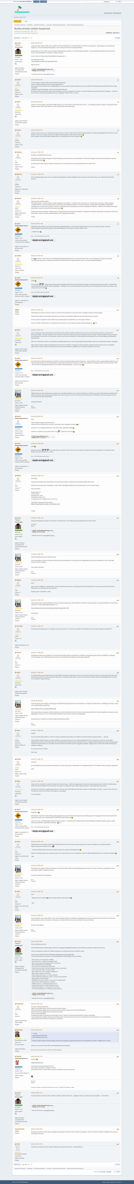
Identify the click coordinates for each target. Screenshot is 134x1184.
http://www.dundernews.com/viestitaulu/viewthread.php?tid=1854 (50, 608)
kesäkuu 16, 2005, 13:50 (36, 1144)
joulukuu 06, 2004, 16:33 (36, 130)
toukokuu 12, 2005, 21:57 (37, 759)
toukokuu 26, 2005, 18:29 (37, 865)
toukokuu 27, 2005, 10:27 (37, 891)
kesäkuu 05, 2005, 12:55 (36, 1003)
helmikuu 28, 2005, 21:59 (37, 416)
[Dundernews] (15, 66)
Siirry (95, 1171)
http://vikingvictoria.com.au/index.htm (63, 954)
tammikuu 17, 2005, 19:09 (37, 152)
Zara (18, 730)
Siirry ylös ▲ (119, 1182)
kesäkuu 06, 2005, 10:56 (36, 1129)
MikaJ (19, 476)
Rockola (20, 1030)
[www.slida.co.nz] (15, 1018)
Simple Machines (24, 1182)
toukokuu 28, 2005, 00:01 (37, 915)
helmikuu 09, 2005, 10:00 (37, 223)
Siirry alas (17, 38)
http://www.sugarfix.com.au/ (59, 816)
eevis (18, 224)
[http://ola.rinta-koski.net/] (15, 1046)
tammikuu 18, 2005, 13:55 (37, 198)
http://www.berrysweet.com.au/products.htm (44, 61)
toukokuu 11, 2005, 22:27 (37, 730)
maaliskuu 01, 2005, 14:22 (37, 518)
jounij (19, 390)
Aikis (18, 102)
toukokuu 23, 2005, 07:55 (37, 809)
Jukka (19, 759)
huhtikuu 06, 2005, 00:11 (37, 700)
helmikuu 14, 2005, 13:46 (37, 309)
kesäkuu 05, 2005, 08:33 (36, 941)
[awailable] (15, 118)
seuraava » (116, 33)
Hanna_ (19, 152)
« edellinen (108, 33)
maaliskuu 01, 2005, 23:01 (37, 554)
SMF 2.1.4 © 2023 (16, 1182)
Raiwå (19, 1056)
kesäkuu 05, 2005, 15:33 (36, 1056)
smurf (19, 652)
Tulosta (117, 38)
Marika (19, 174)
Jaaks (19, 416)
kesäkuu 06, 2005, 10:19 (36, 1092)
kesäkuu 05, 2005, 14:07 (36, 1030)
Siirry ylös (17, 1164)
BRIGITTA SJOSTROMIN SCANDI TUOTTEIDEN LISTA (45, 504)
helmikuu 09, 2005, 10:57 (37, 277)
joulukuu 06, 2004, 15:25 (36, 101)
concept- (20, 626)
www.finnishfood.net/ (37, 1062)
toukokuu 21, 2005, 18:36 (37, 781)
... (30, 38)
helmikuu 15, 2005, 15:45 (37, 330)
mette (19, 256)
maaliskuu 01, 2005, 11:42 (37, 475)
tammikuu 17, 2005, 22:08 (37, 174)
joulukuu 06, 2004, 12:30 (36, 79)
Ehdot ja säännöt (111, 1182)
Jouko (63, 25)
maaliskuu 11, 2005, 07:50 (37, 672)
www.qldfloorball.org (49, 74)
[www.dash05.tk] (15, 643)
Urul (18, 1144)
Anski (19, 80)
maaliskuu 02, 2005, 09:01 (37, 580)
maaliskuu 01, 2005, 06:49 (37, 443)
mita (18, 841)
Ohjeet (103, 1182)
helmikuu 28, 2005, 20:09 (37, 390)
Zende (19, 198)
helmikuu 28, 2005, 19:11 (37, 358)
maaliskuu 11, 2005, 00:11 (37, 652)
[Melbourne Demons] (15, 244)
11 (31, 38)
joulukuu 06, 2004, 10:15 (36, 43)
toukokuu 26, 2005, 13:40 (37, 841)
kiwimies (20, 1004)
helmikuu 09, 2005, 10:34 (37, 255)
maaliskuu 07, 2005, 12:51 (37, 626)
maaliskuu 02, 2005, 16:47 (37, 600)
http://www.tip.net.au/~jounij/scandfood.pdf (43, 709)
